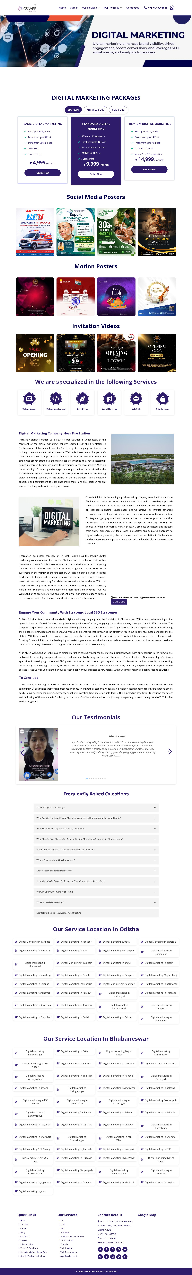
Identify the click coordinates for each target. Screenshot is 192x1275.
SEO (62, 1221)
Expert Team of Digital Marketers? (54, 870)
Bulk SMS (64, 1232)
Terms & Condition (29, 1248)
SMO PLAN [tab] (118, 109)
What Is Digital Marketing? (50, 807)
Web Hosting (66, 1248)
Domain (64, 1244)
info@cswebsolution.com (111, 1242)
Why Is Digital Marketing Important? (55, 860)
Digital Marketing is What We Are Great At (58, 913)
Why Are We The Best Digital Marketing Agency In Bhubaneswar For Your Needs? (78, 818)
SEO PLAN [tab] (73, 109)
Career (74, 7)
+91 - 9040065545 (108, 1234)
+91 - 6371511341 (108, 1238)
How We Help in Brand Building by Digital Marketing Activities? (70, 881)
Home (62, 7)
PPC (62, 1228)
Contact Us (132, 7)
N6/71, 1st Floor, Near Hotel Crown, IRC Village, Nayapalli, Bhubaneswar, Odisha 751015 (115, 1225)
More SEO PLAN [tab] (95, 109)
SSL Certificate (67, 1240)
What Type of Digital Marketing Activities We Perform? (65, 849)
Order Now (42, 172)
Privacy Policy (26, 1244)
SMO (62, 1225)
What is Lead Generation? (50, 902)
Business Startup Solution (72, 1236)
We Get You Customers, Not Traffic (54, 891)
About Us (24, 1225)
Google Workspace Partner (32, 1256)
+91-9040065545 (157, 7)
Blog (22, 1232)
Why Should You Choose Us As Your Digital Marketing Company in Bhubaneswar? (79, 839)
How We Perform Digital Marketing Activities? (61, 828)
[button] (87, 778)
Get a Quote (119, 601)
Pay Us (23, 1240)
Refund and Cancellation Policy (34, 1252)
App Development (68, 1256)
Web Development (68, 1252)
